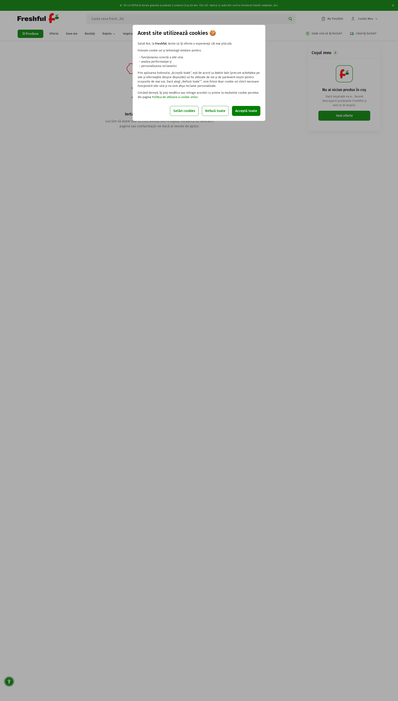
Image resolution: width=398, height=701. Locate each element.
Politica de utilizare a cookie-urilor (175, 97)
